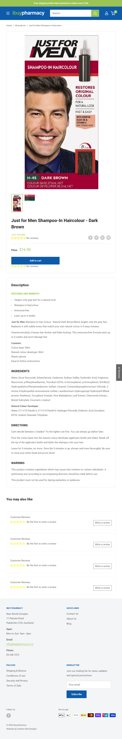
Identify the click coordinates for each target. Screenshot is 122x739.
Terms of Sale (13, 685)
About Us (71, 618)
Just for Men (18, 235)
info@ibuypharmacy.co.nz (19, 644)
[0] (113, 13)
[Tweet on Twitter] (102, 237)
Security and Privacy (17, 680)
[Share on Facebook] (90, 237)
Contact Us (72, 613)
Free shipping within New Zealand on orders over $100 (61, 3)
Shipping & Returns (16, 670)
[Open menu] (8, 13)
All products (20, 25)
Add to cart (35, 260)
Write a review (102, 522)
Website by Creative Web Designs (21, 729)
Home (9, 25)
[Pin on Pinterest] (96, 237)
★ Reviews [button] (119, 372)
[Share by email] (108, 237)
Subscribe (76, 694)
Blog (69, 623)
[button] (18, 238)
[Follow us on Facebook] (8, 715)
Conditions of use (15, 675)
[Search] (95, 13)
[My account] (106, 13)
